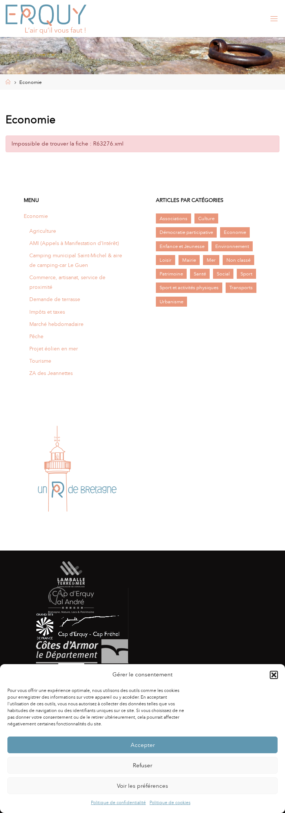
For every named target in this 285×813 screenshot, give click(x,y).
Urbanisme (171, 301)
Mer (211, 260)
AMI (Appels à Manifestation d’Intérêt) (74, 243)
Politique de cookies (170, 802)
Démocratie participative (186, 232)
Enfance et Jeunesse (182, 246)
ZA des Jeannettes (51, 373)
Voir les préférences (142, 786)
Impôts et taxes (47, 311)
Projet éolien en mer (53, 348)
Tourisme (40, 360)
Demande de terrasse (54, 299)
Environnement (232, 246)
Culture (206, 218)
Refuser (142, 765)
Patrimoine (171, 274)
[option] (76, 471)
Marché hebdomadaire (56, 324)
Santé (200, 274)
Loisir (165, 260)
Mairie (189, 260)
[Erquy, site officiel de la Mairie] (46, 18)
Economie (36, 216)
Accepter (143, 745)
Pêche (36, 336)
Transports (241, 287)
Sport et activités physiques (189, 287)
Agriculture (42, 231)
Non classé (238, 260)
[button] (274, 675)
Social (223, 274)
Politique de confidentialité (118, 802)
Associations (173, 218)
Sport (246, 274)
